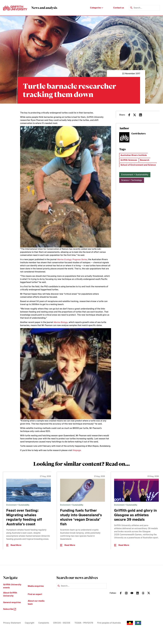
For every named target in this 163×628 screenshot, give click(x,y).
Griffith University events (12, 586)
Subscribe (8, 609)
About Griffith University (10, 594)
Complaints (43, 623)
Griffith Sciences (128, 160)
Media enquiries (36, 586)
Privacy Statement (12, 623)
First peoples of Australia (109, 623)
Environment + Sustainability (134, 174)
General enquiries (12, 602)
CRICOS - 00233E (61, 623)
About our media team (36, 602)
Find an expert (35, 594)
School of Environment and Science (138, 165)
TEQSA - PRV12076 (83, 623)
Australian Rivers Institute (133, 155)
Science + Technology (131, 180)
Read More (16, 545)
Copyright (29, 623)
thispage (77, 450)
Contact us (118, 8)
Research (144, 160)
